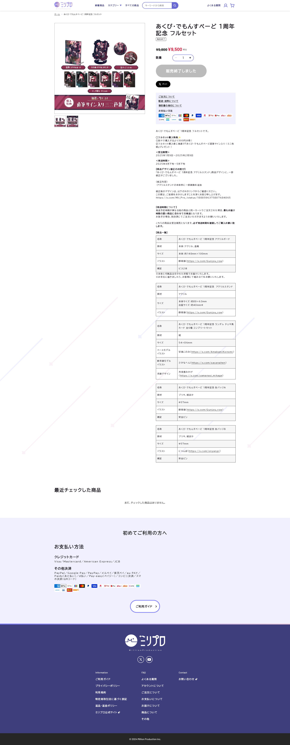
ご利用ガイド (103, 679)
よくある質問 (149, 679)
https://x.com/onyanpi (204, 451)
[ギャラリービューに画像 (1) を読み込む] (60, 121)
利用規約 (100, 692)
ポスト (165, 84)
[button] (114, 5)
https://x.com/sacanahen (209, 363)
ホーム (57, 14)
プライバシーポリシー (107, 686)
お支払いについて (152, 699)
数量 (159, 57)
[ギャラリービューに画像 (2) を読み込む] (72, 121)
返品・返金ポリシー (106, 706)
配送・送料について (169, 101)
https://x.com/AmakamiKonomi (212, 352)
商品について (150, 712)
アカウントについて (153, 686)
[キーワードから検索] (175, 5)
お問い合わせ (187, 679)
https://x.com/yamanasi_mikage (201, 376)
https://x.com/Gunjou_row (204, 261)
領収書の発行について (170, 106)
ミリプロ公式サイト (106, 712)
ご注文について (167, 97)
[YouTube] (149, 659)
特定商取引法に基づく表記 (111, 699)
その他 (145, 719)
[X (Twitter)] (140, 659)
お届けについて (151, 706)
